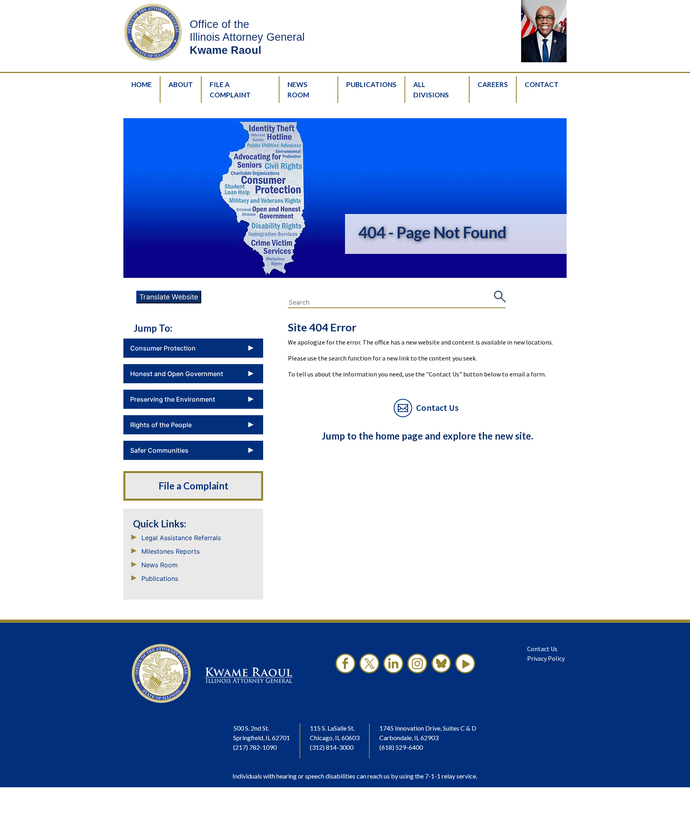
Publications (371, 84)
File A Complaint (230, 89)
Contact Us (542, 649)
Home (141, 84)
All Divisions (431, 89)
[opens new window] (345, 673)
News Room (298, 89)
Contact (542, 84)
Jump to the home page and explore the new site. (427, 436)
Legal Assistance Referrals (181, 538)
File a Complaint (193, 486)
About (181, 84)
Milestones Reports (170, 551)
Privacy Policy (546, 658)
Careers (493, 84)
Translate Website (168, 297)
